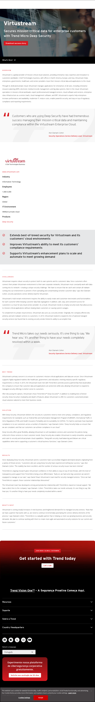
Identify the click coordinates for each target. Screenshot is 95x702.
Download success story (16, 43)
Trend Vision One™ (22, 590)
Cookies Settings (24, 698)
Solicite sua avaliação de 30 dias (25, 675)
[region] (47, 694)
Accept (40, 698)
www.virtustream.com (10, 172)
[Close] (91, 691)
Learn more (72, 693)
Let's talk (47, 565)
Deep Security (7, 222)
